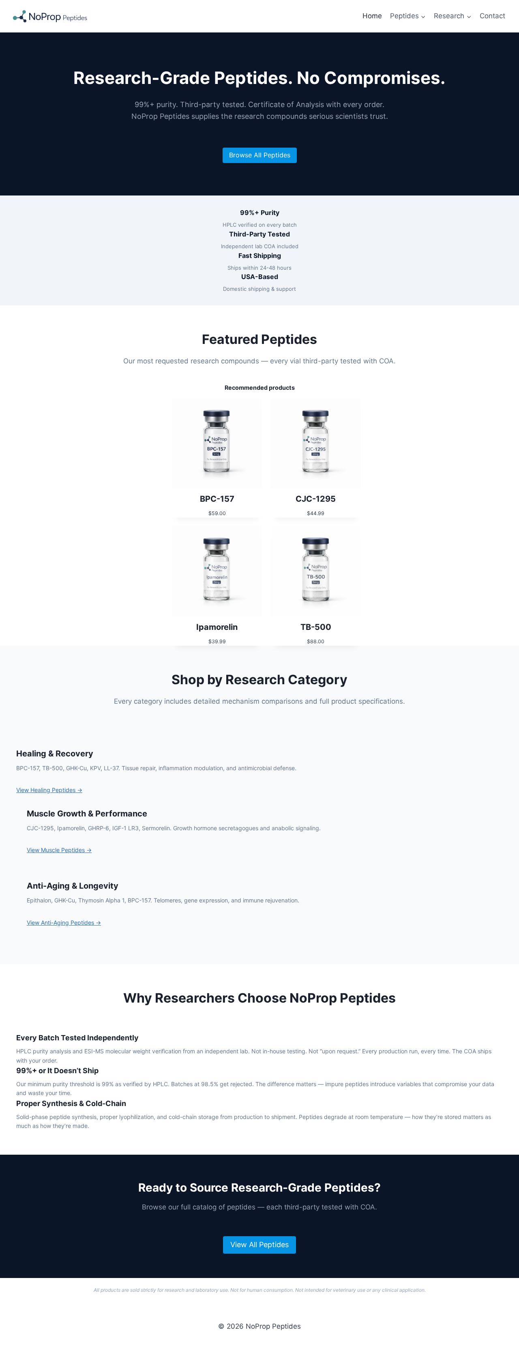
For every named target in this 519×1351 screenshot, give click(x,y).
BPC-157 (217, 499)
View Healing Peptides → (49, 789)
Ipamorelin (217, 627)
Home (372, 16)
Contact (492, 16)
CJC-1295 (316, 499)
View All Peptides (259, 1244)
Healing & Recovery (54, 753)
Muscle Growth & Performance (87, 813)
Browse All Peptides (259, 155)
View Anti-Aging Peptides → (64, 922)
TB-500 (315, 627)
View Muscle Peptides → (59, 849)
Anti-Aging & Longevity (72, 886)
